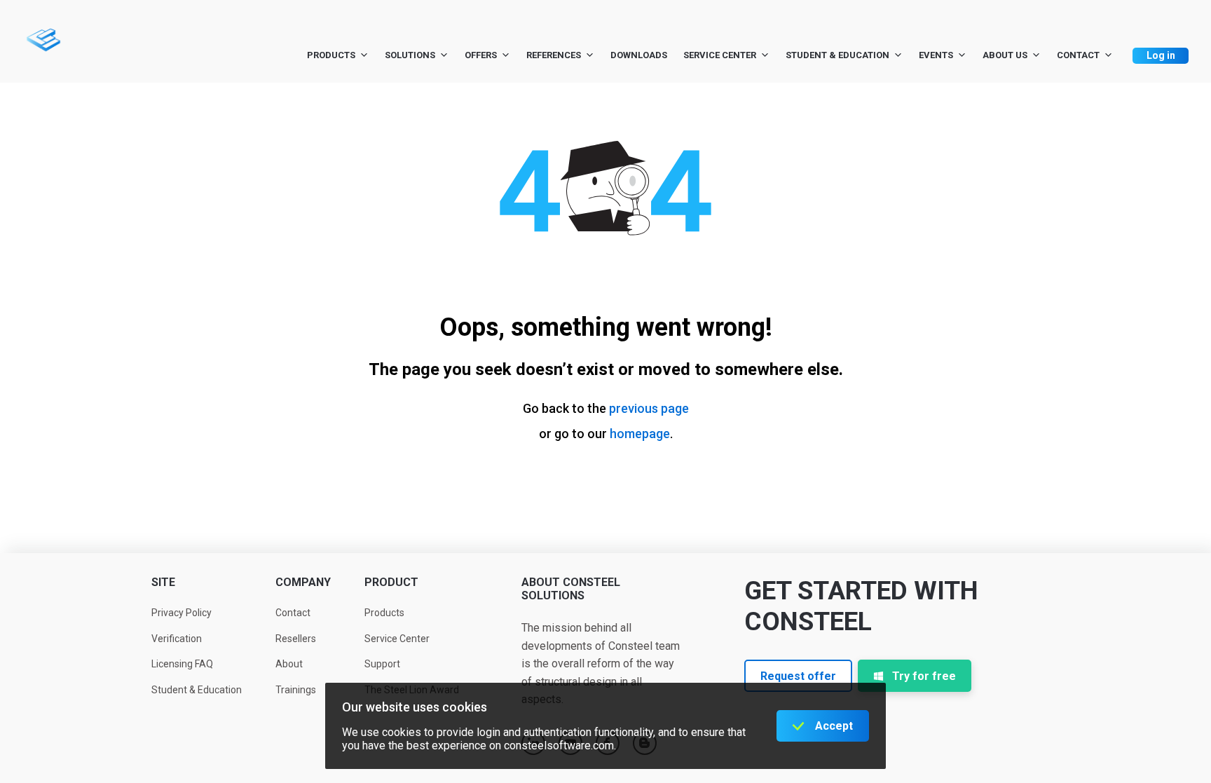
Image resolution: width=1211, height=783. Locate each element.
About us (1005, 55)
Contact (1078, 55)
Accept (834, 726)
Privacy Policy (181, 612)
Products (331, 55)
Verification (176, 638)
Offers (481, 55)
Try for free (924, 676)
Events (936, 55)
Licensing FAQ (182, 663)
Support (382, 663)
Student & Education (837, 55)
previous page (649, 408)
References (553, 55)
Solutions (410, 55)
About (289, 663)
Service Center (719, 55)
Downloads (638, 55)
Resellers (295, 638)
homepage (640, 433)
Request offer (798, 676)
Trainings (295, 689)
